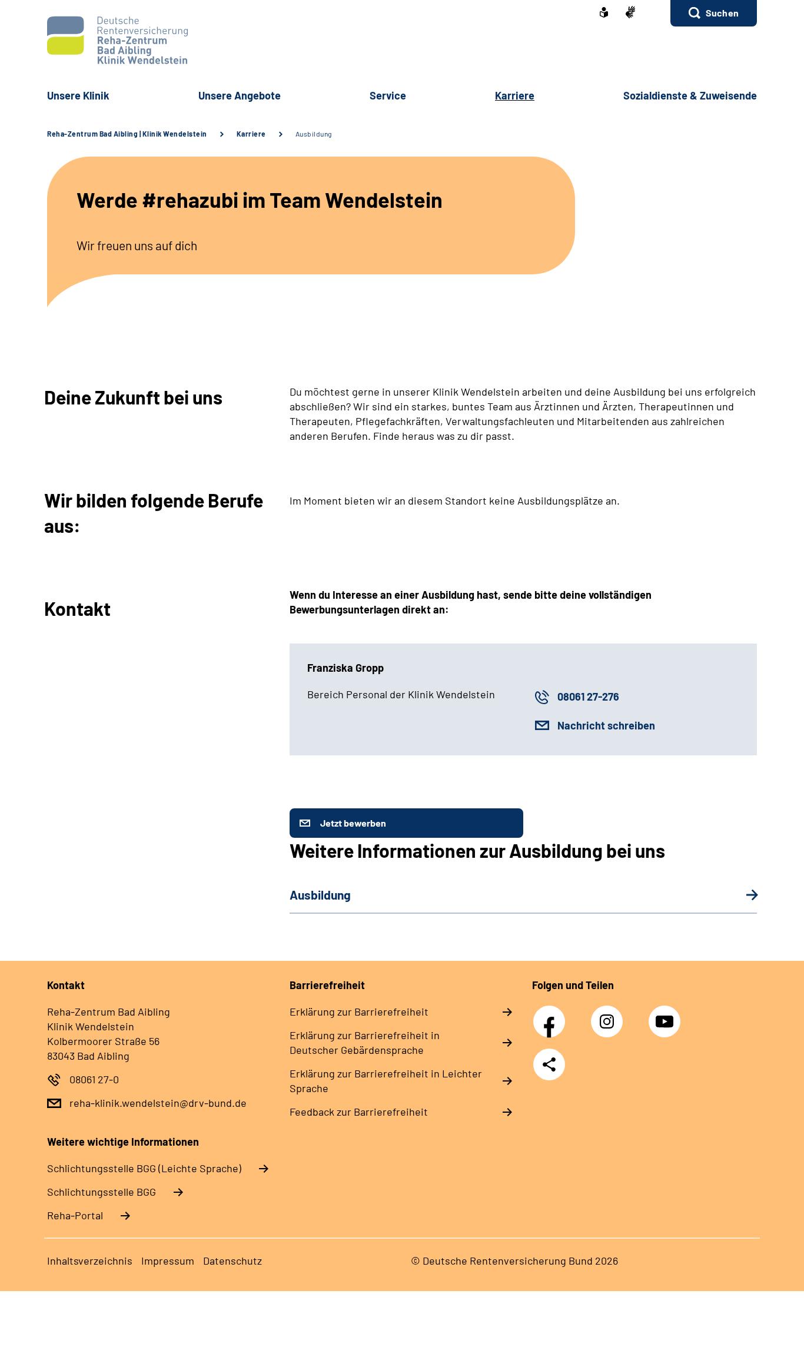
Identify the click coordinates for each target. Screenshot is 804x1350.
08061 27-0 (94, 1079)
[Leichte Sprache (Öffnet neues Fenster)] (604, 13)
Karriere (251, 134)
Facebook (552, 1015)
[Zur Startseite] (402, 40)
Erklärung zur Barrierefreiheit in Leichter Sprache (386, 1080)
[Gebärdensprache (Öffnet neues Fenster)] (630, 13)
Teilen (549, 1064)
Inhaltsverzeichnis (89, 1260)
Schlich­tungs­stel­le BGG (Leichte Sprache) (144, 1168)
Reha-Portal (75, 1215)
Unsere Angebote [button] (239, 95)
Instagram (610, 1015)
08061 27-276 (588, 696)
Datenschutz (232, 1260)
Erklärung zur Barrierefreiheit (359, 1011)
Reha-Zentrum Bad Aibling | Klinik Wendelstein (127, 134)
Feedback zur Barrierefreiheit (359, 1111)
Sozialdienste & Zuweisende (690, 95)
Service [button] (388, 95)
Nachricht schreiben (606, 725)
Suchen (722, 12)
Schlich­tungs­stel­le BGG (101, 1191)
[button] (713, 13)
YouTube (666, 1015)
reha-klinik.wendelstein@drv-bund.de (158, 1102)
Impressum (167, 1260)
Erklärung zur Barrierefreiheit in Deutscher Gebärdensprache (365, 1042)
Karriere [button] (514, 95)
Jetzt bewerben (353, 822)
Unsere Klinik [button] (78, 95)
